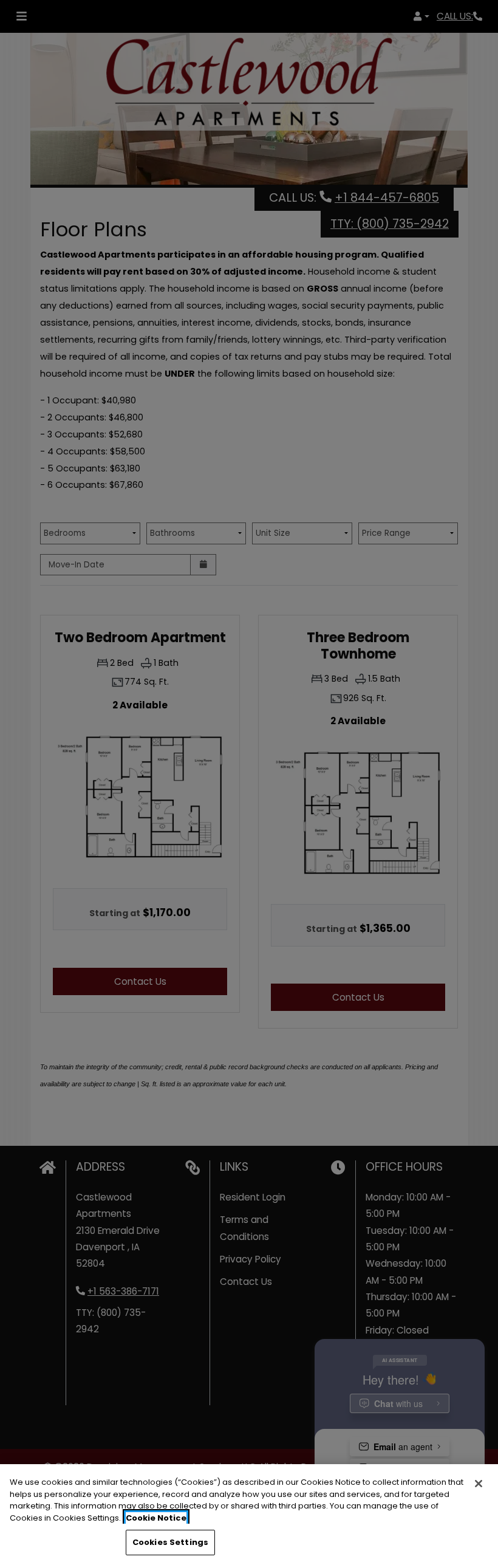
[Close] (478, 1483)
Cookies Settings (170, 1542)
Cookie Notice (156, 1518)
